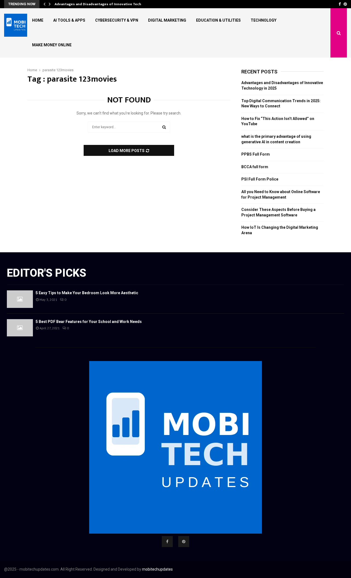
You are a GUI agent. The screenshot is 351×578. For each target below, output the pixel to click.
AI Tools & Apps (69, 20)
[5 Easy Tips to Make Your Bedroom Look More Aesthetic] (20, 299)
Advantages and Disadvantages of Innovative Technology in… (107, 4)
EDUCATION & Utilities (218, 20)
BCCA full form (254, 167)
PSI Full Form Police (259, 179)
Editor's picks (46, 273)
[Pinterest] (183, 541)
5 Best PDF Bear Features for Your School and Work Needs (89, 321)
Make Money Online (52, 45)
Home (37, 20)
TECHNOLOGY (263, 20)
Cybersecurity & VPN (116, 20)
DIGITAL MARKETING (167, 20)
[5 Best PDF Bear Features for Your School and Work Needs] (20, 327)
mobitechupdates (157, 569)
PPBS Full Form (255, 154)
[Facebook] (167, 541)
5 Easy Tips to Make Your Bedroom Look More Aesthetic (87, 293)
